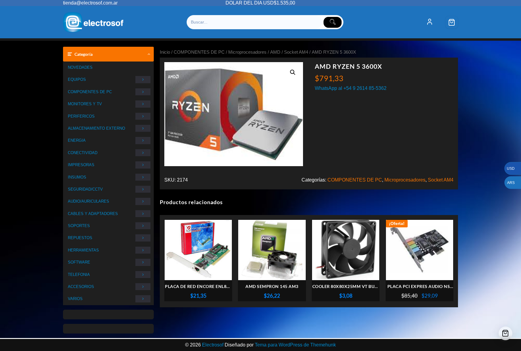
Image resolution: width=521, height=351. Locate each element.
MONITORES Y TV (85, 104)
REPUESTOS (80, 238)
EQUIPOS (77, 79)
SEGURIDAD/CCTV (85, 189)
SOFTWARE (79, 262)
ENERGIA (77, 140)
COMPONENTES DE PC (90, 92)
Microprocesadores (247, 52)
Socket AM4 (296, 52)
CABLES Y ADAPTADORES (93, 213)
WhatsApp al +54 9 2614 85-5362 (351, 88)
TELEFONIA (79, 274)
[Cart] (451, 22)
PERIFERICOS (81, 116)
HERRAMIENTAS (83, 250)
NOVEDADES (80, 67)
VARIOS (75, 298)
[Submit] (333, 22)
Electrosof (212, 344)
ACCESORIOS (81, 286)
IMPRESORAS (81, 165)
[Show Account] (429, 22)
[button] (292, 72)
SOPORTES (79, 225)
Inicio (165, 52)
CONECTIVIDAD (82, 152)
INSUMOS (77, 177)
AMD (275, 52)
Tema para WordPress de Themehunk (295, 344)
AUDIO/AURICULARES (88, 201)
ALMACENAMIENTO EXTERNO (96, 128)
